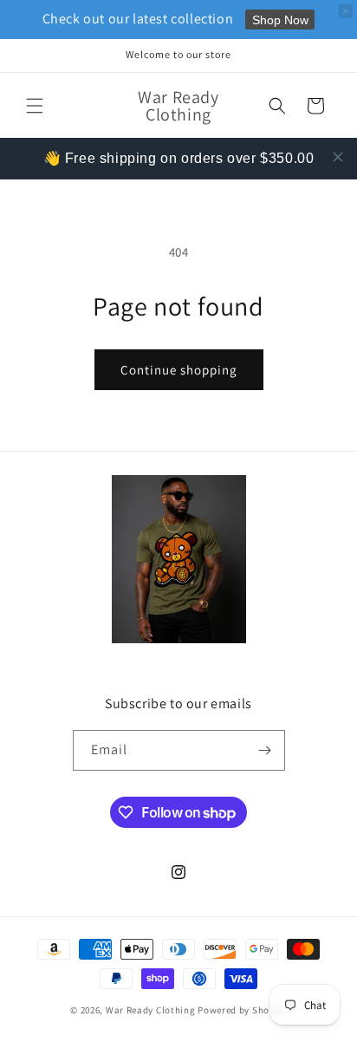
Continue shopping (178, 369)
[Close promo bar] (346, 11)
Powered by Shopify (242, 1010)
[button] (35, 106)
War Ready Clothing (152, 1010)
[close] (338, 157)
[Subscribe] (265, 750)
